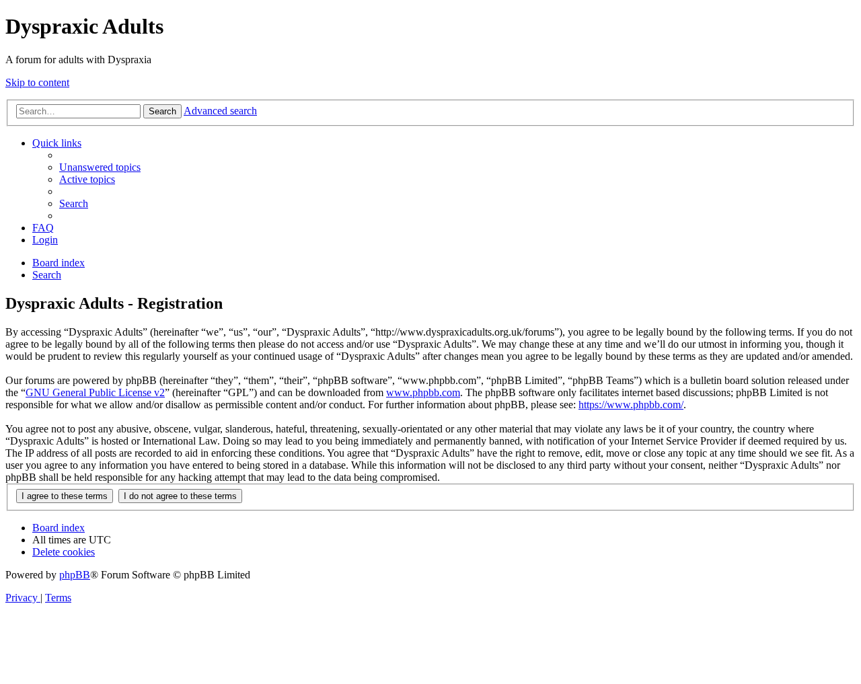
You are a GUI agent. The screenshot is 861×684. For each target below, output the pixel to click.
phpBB (74, 574)
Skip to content (37, 82)
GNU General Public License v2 (95, 392)
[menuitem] (100, 167)
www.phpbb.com (423, 392)
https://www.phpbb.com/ (630, 404)
